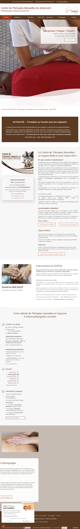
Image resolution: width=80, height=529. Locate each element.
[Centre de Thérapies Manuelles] (71, 14)
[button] (3, 526)
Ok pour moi (26, 521)
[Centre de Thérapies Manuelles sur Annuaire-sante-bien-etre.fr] (64, 528)
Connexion (75, 527)
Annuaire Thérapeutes (46, 527)
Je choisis (9, 521)
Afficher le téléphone (63, 1)
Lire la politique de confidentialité (10, 516)
